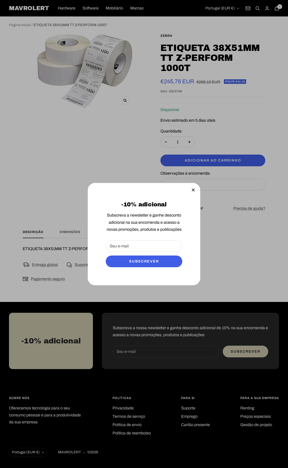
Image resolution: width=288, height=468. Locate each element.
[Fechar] (193, 190)
